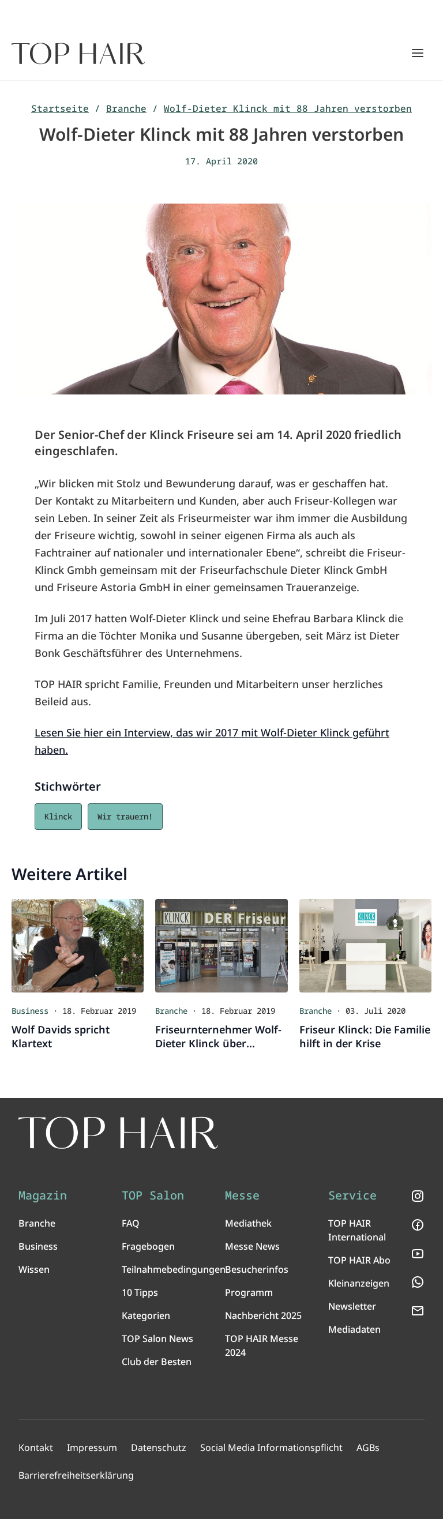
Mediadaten (354, 1329)
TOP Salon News (157, 1338)
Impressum (92, 1447)
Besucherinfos (256, 1269)
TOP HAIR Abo (359, 1260)
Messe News (252, 1246)
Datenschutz (158, 1447)
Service (352, 1195)
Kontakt (35, 1447)
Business (38, 1246)
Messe (242, 1195)
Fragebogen (148, 1246)
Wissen (34, 1269)
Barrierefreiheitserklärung (76, 1475)
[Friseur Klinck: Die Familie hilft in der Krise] (365, 945)
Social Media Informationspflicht (271, 1447)
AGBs (368, 1447)
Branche (126, 108)
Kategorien (146, 1315)
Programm (249, 1292)
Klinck (58, 816)
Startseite (60, 108)
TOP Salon (153, 1195)
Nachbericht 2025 (263, 1315)
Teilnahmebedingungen (174, 1269)
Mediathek (248, 1223)
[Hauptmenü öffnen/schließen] (417, 53)
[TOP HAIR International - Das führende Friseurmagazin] (118, 1132)
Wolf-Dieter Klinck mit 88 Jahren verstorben (288, 108)
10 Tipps (140, 1292)
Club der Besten (157, 1361)
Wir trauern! (125, 816)
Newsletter (352, 1306)
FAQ (131, 1223)
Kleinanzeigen (358, 1283)
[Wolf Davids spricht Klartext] (78, 945)
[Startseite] (78, 54)
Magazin (42, 1195)
